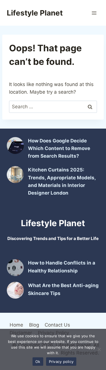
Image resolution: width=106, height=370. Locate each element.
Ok (37, 361)
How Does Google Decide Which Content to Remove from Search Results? (59, 148)
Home (16, 325)
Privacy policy (61, 361)
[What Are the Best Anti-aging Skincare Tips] (15, 290)
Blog (34, 325)
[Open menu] (94, 12)
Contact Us (57, 325)
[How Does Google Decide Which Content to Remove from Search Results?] (15, 145)
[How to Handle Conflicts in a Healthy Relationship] (15, 267)
